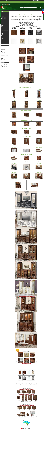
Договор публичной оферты (3, 42)
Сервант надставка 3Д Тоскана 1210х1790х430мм (26, 120)
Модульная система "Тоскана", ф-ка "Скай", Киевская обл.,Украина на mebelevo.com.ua (26, 14)
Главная (2, 10)
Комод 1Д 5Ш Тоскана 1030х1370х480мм (26, 128)
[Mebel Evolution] (4, 7)
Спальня (19, 10)
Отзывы (2, 36)
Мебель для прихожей (3, 17)
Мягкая (8, 10)
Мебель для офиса (3, 19)
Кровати (2, 25)
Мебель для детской (3, 18)
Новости (2, 33)
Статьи (2, 34)
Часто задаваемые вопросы (3, 38)
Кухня (15, 10)
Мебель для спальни (3, 16)
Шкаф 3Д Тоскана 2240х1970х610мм (26, 136)
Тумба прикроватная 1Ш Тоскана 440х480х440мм (26, 154)
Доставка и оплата (40, 10)
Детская (26, 10)
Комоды (2, 27)
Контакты (35, 10)
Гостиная (12, 10)
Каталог (5, 10)
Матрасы (2, 26)
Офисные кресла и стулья (4, 24)
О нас (32, 10)
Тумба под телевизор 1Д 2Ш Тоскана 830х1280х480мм (26, 110)
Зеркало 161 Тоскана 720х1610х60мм (26, 147)
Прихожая (22, 10)
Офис (29, 10)
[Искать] (36, 7)
